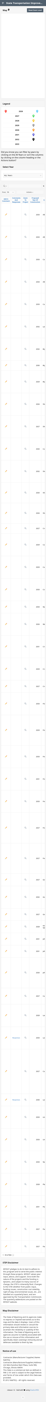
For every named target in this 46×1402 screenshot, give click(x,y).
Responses (16, 1038)
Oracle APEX (34, 1390)
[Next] (13, 1255)
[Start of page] (23, 1397)
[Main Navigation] (3, 3)
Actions (29, 192)
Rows (4, 192)
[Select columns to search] (5, 186)
